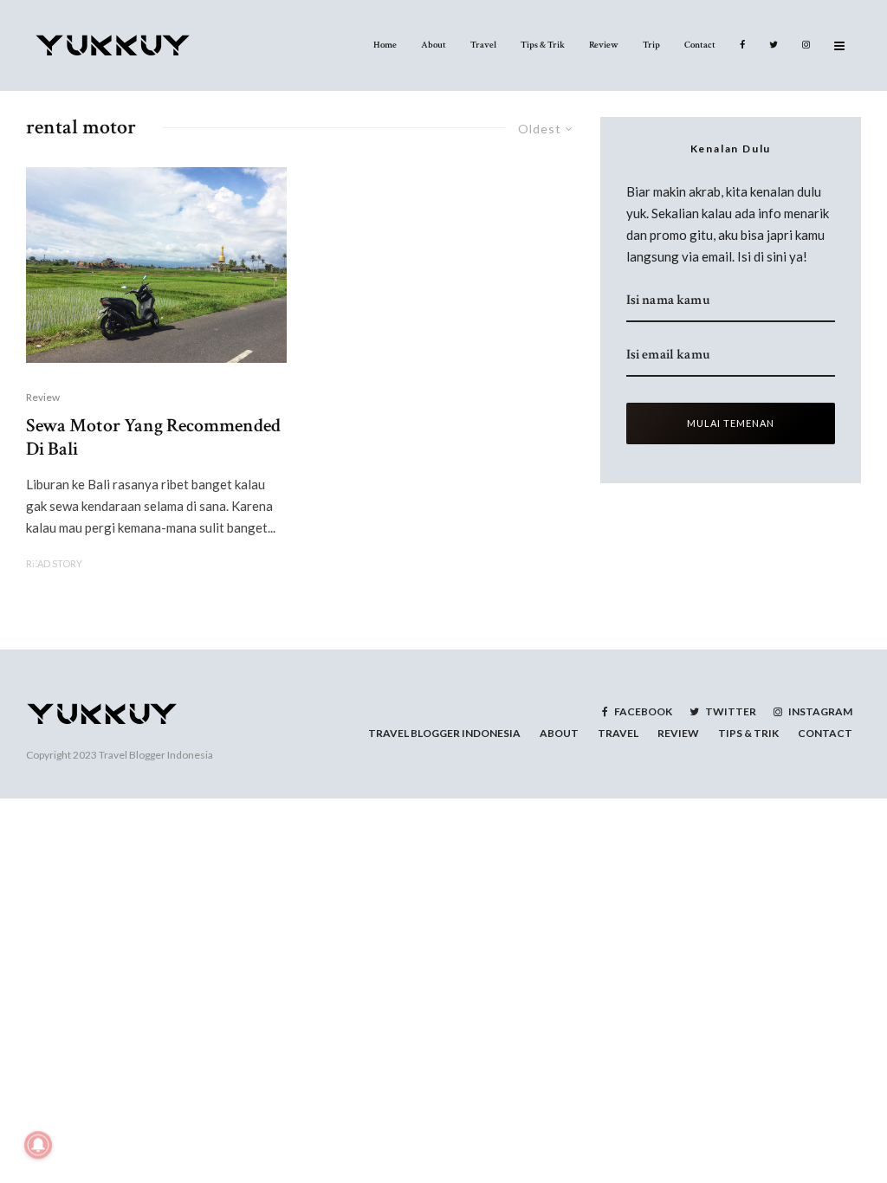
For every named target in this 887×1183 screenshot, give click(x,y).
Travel (483, 45)
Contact (699, 45)
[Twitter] (773, 45)
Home (385, 45)
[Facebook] (742, 45)
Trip (651, 45)
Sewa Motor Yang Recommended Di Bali (153, 438)
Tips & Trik (543, 45)
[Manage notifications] (38, 1145)
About (433, 45)
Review (603, 45)
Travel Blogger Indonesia (156, 754)
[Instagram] (806, 45)
